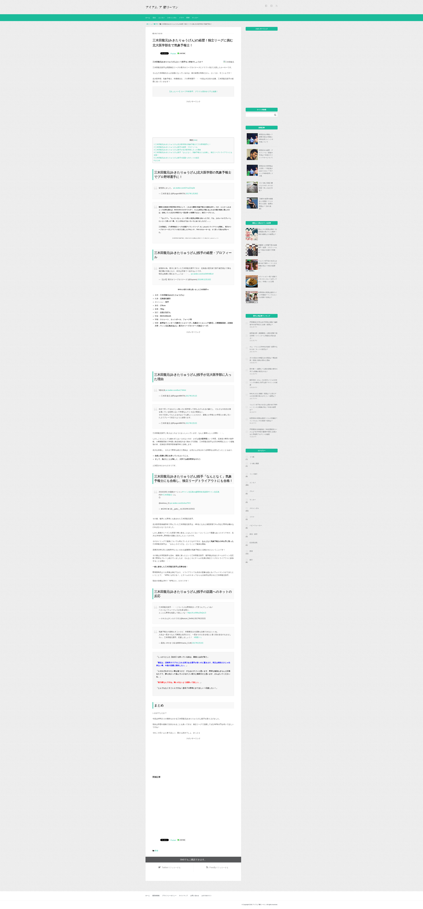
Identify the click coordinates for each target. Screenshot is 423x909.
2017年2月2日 (191, 423)
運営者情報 (156, 895)
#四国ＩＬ (198, 637)
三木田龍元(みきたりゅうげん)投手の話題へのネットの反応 (176, 158)
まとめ (157, 160)
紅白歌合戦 (253, 542)
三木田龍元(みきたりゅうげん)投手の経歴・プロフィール (176, 147)
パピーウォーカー (256, 525)
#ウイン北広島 (213, 492)
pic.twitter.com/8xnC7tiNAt (175, 390)
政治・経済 (253, 534)
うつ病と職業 (254, 463)
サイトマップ (183, 895)
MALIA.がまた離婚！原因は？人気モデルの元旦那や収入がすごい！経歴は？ (263, 395)
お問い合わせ (194, 895)
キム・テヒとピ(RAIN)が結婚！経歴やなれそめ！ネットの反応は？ (263, 348)
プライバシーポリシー (169, 895)
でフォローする (171, 867)
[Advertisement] (193, 118)
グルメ (252, 491)
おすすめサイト (207, 895)
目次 (154, 18)
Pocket (173, 54)
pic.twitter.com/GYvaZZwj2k (184, 188)
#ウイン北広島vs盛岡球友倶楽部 (195, 492)
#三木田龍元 (167, 495)
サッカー (195, 18)
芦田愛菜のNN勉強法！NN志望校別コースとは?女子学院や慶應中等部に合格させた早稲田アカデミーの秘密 (263, 431)
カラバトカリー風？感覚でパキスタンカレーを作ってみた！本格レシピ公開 (267, 279)
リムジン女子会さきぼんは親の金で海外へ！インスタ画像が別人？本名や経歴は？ (263, 407)
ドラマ (181, 18)
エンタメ (161, 18)
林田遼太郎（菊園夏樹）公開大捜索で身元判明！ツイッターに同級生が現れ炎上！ (263, 335)
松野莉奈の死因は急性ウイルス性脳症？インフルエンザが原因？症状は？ (267, 294)
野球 (187, 18)
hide (195, 140)
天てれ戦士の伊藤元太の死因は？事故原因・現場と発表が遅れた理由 (263, 359)
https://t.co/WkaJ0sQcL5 (196, 613)
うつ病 (252, 457)
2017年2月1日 (191, 396)
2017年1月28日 (192, 194)
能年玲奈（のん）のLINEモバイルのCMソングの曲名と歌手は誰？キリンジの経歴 (263, 382)
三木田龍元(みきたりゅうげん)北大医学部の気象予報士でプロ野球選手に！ (182, 144)
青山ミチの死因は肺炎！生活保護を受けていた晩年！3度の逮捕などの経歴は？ (267, 231)
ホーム (147, 18)
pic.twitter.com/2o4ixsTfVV (180, 503)
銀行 (251, 560)
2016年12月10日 (204, 279)
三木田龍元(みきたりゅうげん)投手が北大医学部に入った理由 (177, 150)
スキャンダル (171, 18)
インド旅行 (253, 474)
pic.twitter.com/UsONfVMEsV (202, 274)
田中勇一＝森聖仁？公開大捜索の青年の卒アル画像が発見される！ (263, 370)
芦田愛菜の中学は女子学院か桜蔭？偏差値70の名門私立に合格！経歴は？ (263, 323)
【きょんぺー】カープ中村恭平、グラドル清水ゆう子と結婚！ (193, 91)
